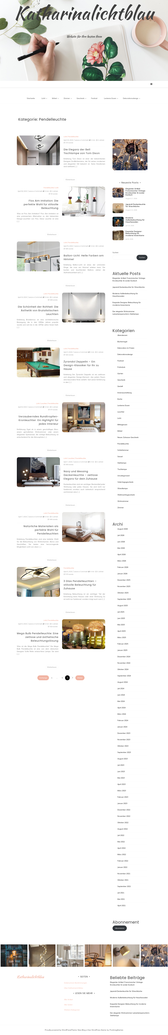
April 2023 (121, 784)
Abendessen (122, 335)
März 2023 (121, 791)
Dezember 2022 (123, 810)
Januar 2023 (122, 803)
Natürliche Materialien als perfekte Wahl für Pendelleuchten (40, 529)
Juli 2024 (120, 688)
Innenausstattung (124, 393)
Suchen (115, 252)
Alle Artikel (68, 999)
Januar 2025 (122, 650)
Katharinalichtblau (84, 13)
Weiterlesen (70, 179)
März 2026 (121, 561)
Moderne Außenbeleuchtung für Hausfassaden (135, 220)
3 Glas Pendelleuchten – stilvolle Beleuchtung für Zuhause (80, 584)
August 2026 (122, 529)
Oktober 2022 (122, 822)
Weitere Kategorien (72, 1010)
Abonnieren (119, 928)
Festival (94, 98)
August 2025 (122, 605)
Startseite (31, 98)
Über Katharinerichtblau (73, 988)
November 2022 (123, 816)
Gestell (120, 386)
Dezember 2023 (123, 733)
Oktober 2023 (122, 746)
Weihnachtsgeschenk (126, 495)
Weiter (80, 678)
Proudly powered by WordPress (58, 1030)
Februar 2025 (122, 644)
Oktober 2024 (122, 669)
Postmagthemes (116, 1030)
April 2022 (121, 848)
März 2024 (121, 714)
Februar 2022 (122, 861)
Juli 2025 (120, 612)
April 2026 (121, 554)
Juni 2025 (121, 618)
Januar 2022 (122, 867)
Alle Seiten (68, 1005)
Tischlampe (122, 469)
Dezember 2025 (123, 580)
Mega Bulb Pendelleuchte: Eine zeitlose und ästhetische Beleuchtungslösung (37, 637)
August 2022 (122, 829)
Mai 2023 (121, 778)
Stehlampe (121, 463)
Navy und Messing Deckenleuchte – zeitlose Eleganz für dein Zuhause (81, 475)
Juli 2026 (120, 535)
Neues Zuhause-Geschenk (127, 437)
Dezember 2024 (123, 656)
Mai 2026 (121, 548)
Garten (120, 373)
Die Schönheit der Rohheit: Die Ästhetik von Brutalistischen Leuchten (38, 310)
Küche (119, 399)
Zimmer (67, 98)
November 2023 (123, 739)
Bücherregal (122, 341)
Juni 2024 (121, 695)
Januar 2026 (122, 573)
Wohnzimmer (123, 501)
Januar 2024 (122, 727)
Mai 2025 (121, 625)
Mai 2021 (121, 899)
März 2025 (121, 637)
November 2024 (123, 663)
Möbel (54, 98)
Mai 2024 (121, 701)
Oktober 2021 (122, 880)
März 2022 (121, 854)
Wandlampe (122, 488)
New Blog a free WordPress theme (92, 1030)
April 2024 (121, 708)
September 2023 (124, 752)
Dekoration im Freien (125, 348)
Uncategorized (123, 476)
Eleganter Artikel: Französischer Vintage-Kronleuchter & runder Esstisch (136, 192)
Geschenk (80, 98)
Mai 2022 (121, 842)
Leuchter (44, 403)
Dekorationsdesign (130, 98)
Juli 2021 (120, 893)
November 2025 (123, 586)
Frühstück (121, 367)
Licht (43, 98)
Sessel (120, 456)
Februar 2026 (122, 567)
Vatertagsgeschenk (125, 482)
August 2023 (122, 759)
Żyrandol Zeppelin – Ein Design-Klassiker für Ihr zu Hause (81, 365)
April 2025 (121, 631)
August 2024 (122, 682)
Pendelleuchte (73, 136)
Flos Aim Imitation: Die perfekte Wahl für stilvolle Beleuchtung (41, 204)
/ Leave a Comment (81, 140)
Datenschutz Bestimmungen (75, 983)
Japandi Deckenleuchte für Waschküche (135, 205)
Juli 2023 (120, 765)
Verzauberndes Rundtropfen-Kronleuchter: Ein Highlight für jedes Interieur (38, 420)
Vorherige (43, 678)
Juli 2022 (120, 835)
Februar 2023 (122, 797)
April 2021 (121, 905)
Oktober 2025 (122, 593)
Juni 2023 (121, 771)
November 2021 (123, 873)
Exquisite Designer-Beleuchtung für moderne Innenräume (135, 233)
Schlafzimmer (123, 450)
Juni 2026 (121, 542)
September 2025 (124, 599)
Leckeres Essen (110, 98)
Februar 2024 (122, 720)
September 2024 (124, 676)
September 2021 (124, 886)
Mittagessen (122, 424)
